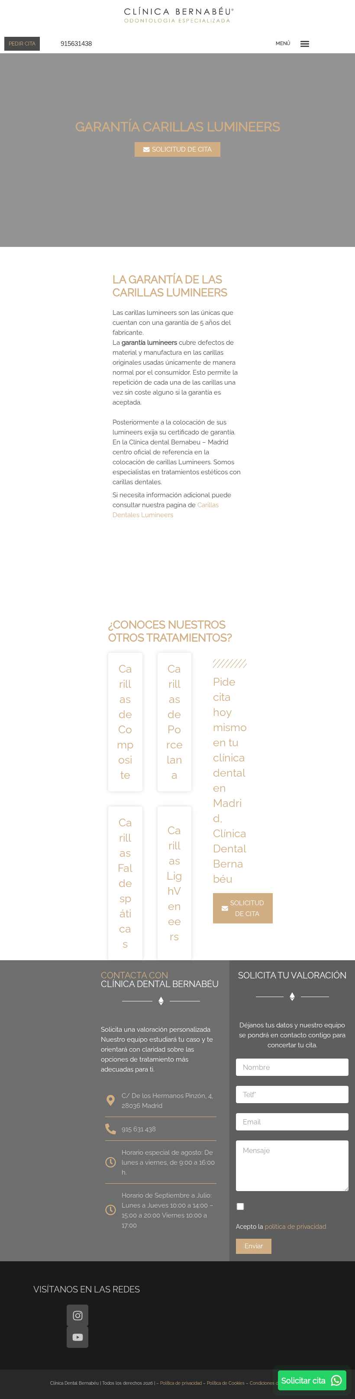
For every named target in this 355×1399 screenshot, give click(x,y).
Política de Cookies (226, 1383)
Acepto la (281, 1226)
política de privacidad (295, 1226)
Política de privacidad (181, 1383)
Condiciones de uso (270, 1383)
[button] (304, 43)
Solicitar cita (303, 1380)
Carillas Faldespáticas (125, 883)
